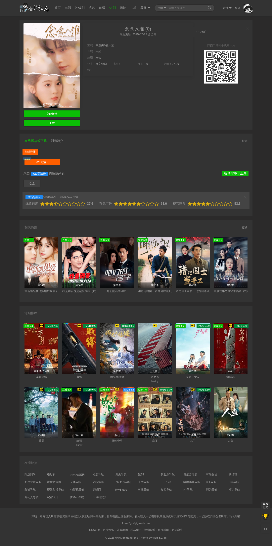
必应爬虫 (177, 529)
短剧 (112, 8)
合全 (32, 183)
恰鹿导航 (98, 474)
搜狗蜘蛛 (149, 529)
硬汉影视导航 (55, 489)
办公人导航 (31, 497)
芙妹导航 (143, 489)
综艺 (92, 8)
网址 (123, 8)
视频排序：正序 (235, 173)
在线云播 (30, 151)
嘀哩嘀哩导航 (191, 482)
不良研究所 (100, 497)
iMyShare (121, 489)
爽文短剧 (101, 63)
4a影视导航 (77, 489)
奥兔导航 (120, 474)
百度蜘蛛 (108, 529)
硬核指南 (98, 482)
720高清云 (42, 162)
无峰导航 (75, 482)
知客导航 (166, 489)
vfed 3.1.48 (160, 537)
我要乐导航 (168, 474)
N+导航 (188, 489)
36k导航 (211, 482)
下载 (52, 123)
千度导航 (143, 482)
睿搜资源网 (54, 482)
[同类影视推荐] (265, 517)
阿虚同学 (30, 474)
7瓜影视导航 (123, 482)
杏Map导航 (77, 497)
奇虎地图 (163, 529)
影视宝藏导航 (32, 482)
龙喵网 (97, 489)
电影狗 (51, 474)
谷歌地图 (122, 529)
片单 (133, 8)
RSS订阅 (94, 529)
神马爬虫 (136, 529)
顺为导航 (211, 489)
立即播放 (52, 113)
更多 (245, 227)
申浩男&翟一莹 (105, 45)
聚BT (141, 474)
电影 (68, 8)
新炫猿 (233, 474)
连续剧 (80, 8)
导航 (143, 8)
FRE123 (166, 482)
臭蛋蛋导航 (190, 474)
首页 (57, 8)
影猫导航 (30, 489)
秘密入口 (52, 497)
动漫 (102, 8)
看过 (225, 8)
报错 (245, 141)
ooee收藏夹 (77, 474)
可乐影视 (211, 474)
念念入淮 (134, 28)
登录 (237, 8)
